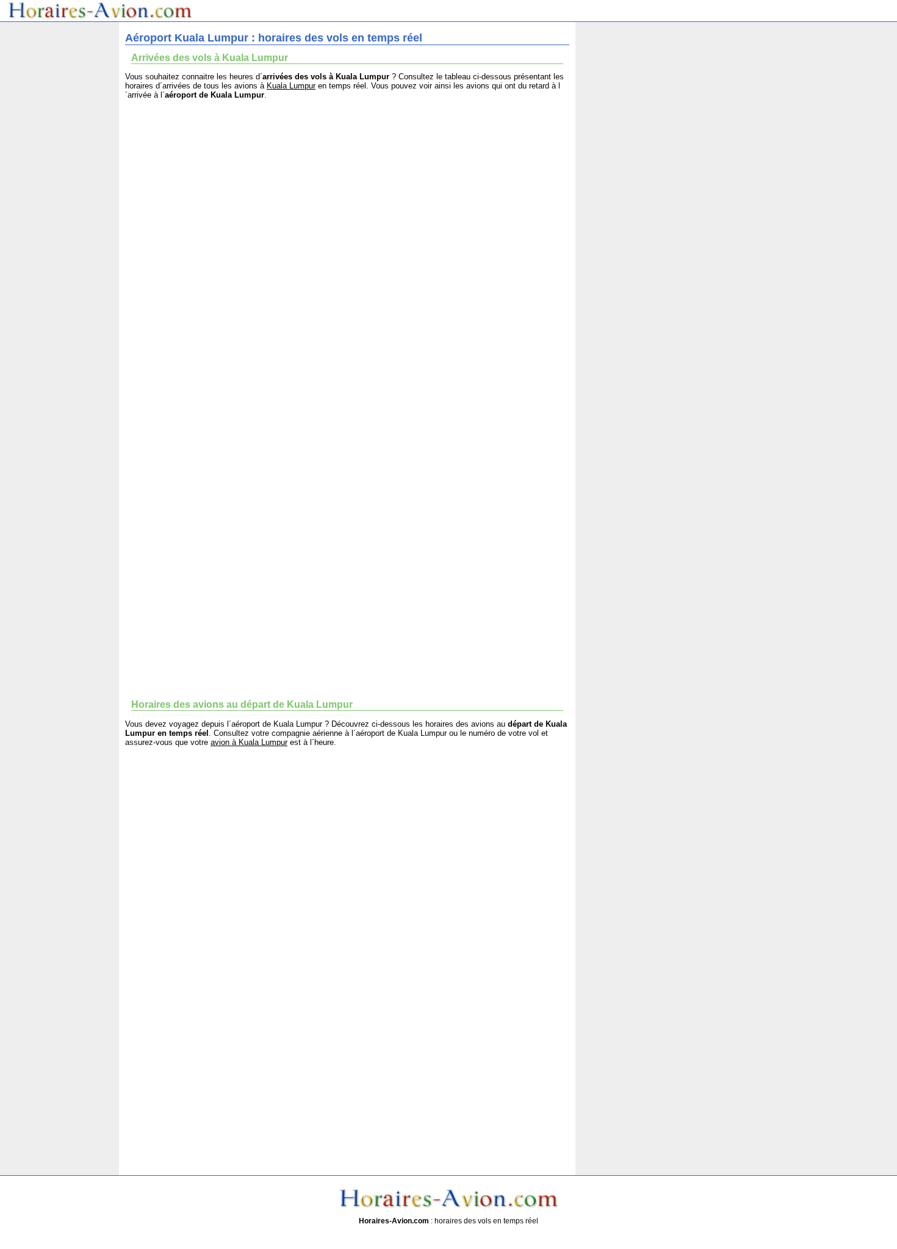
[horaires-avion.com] (100, 17)
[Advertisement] (347, 194)
